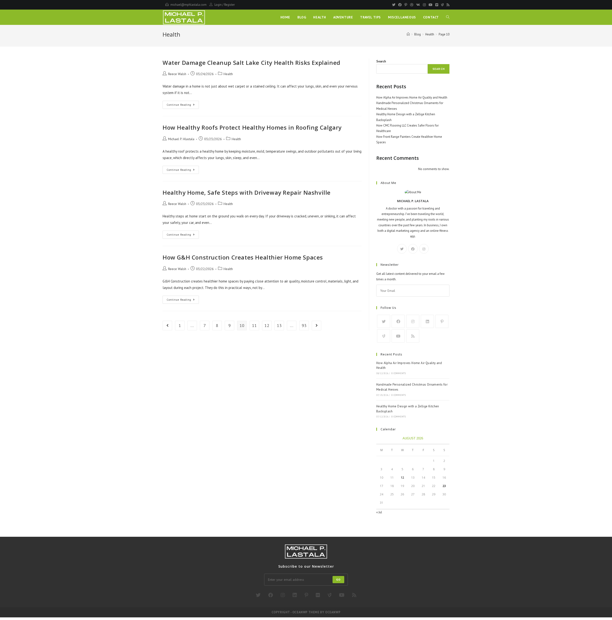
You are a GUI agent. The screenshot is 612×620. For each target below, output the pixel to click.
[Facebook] (400, 4)
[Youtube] (430, 4)
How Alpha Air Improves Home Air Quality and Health (411, 97)
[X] (402, 249)
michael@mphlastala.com (188, 5)
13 (279, 325)
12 (266, 325)
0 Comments (398, 373)
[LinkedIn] (427, 321)
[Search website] (448, 17)
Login (218, 5)
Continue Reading (183, 106)
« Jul (379, 512)
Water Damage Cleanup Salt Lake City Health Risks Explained (251, 62)
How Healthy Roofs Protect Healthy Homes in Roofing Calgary (252, 127)
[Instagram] (424, 4)
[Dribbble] (412, 4)
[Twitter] (394, 4)
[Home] (408, 34)
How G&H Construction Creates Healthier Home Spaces (243, 257)
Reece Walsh (177, 74)
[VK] (418, 4)
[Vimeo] (437, 4)
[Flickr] (317, 595)
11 (254, 325)
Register (229, 5)
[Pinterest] (406, 4)
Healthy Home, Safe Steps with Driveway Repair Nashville (247, 192)
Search (381, 61)
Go (338, 579)
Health (228, 74)
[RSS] (447, 4)
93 (304, 325)
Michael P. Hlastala (181, 139)
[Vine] (442, 4)
